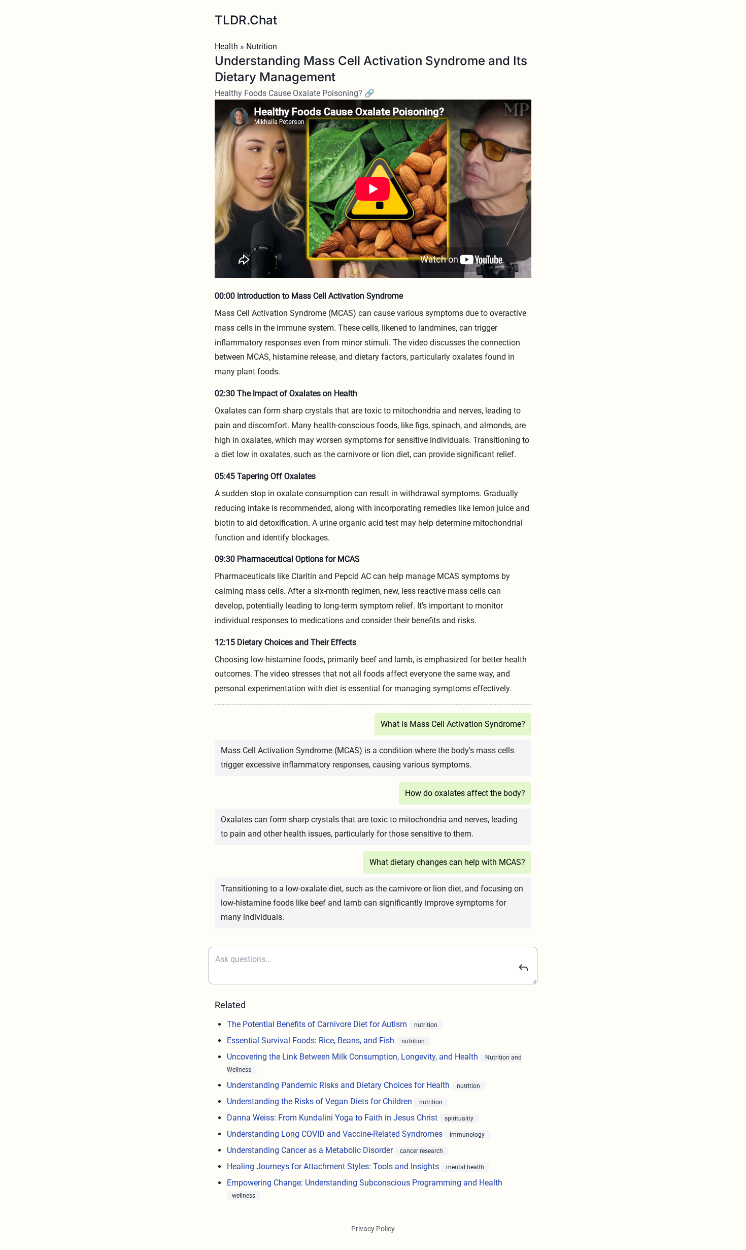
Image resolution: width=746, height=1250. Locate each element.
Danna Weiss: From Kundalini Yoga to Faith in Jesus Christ (333, 1118)
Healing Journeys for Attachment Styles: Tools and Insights (334, 1166)
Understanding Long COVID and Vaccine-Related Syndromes (336, 1134)
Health (226, 46)
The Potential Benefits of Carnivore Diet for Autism (318, 1024)
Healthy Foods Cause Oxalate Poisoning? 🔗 (295, 93)
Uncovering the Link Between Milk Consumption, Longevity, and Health (353, 1057)
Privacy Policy (373, 1229)
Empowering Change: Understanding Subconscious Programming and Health (364, 1183)
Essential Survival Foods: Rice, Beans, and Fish (311, 1040)
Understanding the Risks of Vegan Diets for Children (320, 1101)
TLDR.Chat (246, 20)
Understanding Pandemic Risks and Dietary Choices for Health (339, 1085)
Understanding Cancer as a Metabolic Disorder (311, 1150)
